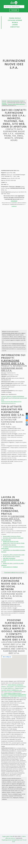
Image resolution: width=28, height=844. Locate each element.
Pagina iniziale (15, 18)
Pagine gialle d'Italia (7, 836)
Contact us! (14, 206)
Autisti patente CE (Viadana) (10, 567)
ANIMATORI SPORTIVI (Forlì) (10, 541)
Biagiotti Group (19, 688)
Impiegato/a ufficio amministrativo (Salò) (13, 554)
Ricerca (15, 22)
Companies (4, 104)
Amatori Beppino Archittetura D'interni (12, 693)
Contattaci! (14, 201)
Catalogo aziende (15, 20)
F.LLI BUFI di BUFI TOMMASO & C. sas (11, 690)
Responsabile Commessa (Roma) (12, 536)
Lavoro (15, 25)
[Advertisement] (14, 44)
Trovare (14, 10)
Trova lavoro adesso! (14, 572)
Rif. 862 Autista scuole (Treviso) (11, 556)
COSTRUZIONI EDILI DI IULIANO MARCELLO (17, 694)
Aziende (4, 101)
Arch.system (10, 686)
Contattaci (15, 27)
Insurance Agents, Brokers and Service (16, 104)
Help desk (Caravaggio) (9, 558)
